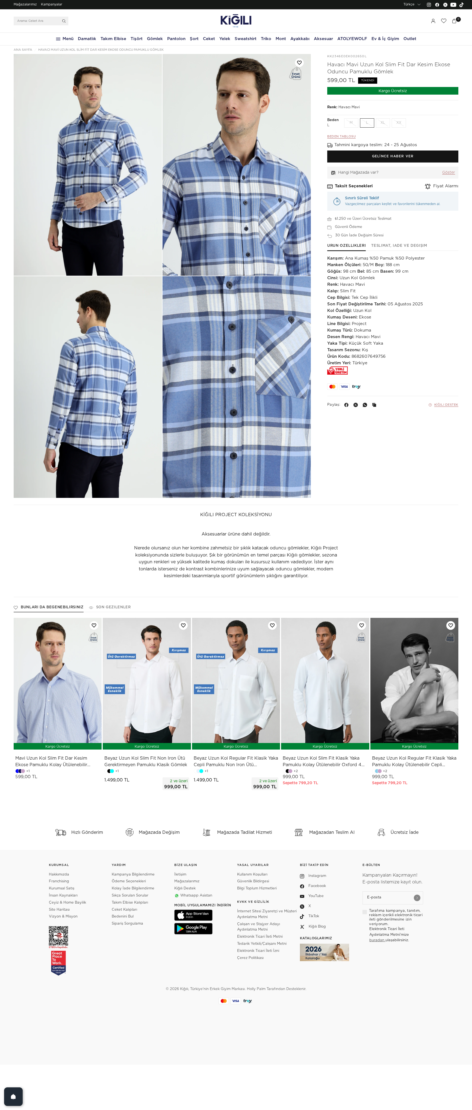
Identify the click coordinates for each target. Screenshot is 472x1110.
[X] (356, 405)
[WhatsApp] (366, 405)
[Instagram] (429, 5)
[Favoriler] (443, 21)
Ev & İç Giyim (385, 39)
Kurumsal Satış (61, 888)
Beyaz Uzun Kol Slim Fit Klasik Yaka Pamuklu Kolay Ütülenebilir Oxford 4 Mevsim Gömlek (322, 762)
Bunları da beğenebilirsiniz (52, 607)
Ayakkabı (299, 39)
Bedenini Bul (123, 916)
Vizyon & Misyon (63, 916)
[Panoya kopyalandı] (375, 405)
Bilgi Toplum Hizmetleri (257, 888)
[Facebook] (437, 5)
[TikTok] (462, 5)
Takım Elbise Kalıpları (130, 902)
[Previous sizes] (132, 742)
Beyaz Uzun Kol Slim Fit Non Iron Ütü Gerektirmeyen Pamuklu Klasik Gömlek (145, 761)
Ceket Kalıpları (124, 910)
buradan (377, 940)
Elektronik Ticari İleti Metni (260, 936)
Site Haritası (59, 910)
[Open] (13, 1096)
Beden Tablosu (341, 136)
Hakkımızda (59, 874)
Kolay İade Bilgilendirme (133, 888)
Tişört (137, 39)
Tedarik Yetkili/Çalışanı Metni (262, 944)
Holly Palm (256, 989)
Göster (448, 173)
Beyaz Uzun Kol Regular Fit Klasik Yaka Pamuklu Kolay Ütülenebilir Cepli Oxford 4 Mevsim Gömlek (414, 762)
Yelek (224, 39)
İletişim (180, 874)
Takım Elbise (113, 39)
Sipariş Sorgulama (127, 923)
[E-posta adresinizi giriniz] (417, 898)
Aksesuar (323, 39)
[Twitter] (445, 5)
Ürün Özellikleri (346, 246)
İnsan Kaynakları (63, 895)
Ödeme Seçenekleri (129, 881)
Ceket (209, 39)
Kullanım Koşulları (252, 874)
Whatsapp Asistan (196, 895)
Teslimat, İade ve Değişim (399, 246)
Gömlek (155, 39)
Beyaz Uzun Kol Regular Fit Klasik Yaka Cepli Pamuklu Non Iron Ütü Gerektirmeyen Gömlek (236, 762)
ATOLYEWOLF (352, 39)
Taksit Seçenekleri (354, 186)
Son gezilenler (113, 607)
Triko (266, 39)
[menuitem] (25, 5)
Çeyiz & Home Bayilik (67, 902)
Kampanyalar (51, 4)
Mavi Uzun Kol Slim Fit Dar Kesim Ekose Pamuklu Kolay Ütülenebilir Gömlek (51, 762)
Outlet (409, 39)
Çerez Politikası (250, 958)
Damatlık (87, 39)
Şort (194, 39)
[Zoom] (88, 165)
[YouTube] (453, 5)
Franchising (59, 881)
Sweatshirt (245, 39)
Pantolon (176, 39)
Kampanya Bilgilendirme (133, 874)
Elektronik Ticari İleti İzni (258, 951)
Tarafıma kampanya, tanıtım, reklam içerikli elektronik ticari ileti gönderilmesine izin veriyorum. (396, 917)
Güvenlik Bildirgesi (253, 881)
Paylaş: (333, 405)
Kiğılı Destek (446, 404)
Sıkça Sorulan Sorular (130, 895)
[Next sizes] (163, 742)
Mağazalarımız (25, 4)
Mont (281, 39)
